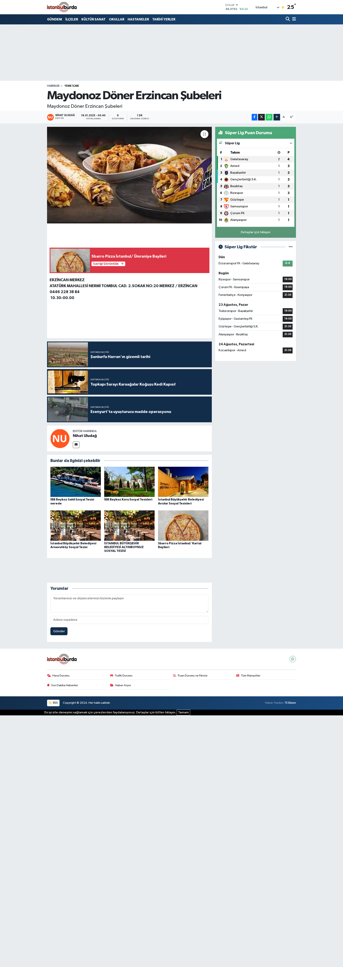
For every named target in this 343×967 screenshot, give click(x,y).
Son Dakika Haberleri (64, 685)
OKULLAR (116, 19)
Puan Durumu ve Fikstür (193, 675)
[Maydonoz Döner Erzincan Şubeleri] (129, 175)
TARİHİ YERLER (163, 19)
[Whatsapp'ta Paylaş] (269, 117)
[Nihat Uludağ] (59, 438)
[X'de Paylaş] (261, 117)
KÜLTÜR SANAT (93, 19)
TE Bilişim (290, 702)
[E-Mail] (76, 445)
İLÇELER (71, 19)
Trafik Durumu (123, 675)
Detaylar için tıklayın (255, 232)
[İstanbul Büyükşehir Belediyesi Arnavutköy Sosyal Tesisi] (75, 525)
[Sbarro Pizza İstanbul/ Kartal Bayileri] (183, 525)
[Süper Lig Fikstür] (291, 247)
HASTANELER (138, 19)
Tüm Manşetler (250, 675)
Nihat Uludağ (85, 436)
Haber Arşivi (123, 685)
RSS (55, 702)
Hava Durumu (60, 675)
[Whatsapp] (292, 659)
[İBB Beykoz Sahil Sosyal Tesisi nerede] (75, 481)
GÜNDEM (54, 19)
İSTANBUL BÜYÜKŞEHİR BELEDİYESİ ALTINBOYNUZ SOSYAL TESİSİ (124, 547)
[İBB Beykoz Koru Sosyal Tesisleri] (129, 481)
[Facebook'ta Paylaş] (254, 117)
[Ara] (288, 19)
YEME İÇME (72, 86)
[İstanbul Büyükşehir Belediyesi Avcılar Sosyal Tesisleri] (183, 481)
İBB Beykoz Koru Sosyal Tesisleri (128, 499)
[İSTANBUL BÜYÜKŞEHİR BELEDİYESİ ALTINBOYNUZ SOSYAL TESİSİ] (129, 525)
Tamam (183, 712)
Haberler (53, 86)
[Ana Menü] (293, 19)
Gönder (59, 631)
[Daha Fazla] (277, 117)
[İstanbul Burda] (62, 7)
